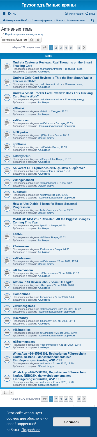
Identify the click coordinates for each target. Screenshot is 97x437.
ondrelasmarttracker (51, 69)
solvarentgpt (46, 171)
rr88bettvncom (23, 270)
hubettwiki (20, 192)
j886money (20, 318)
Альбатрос (44, 71)
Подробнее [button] (30, 430)
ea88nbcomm (22, 258)
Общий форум (46, 138)
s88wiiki (18, 108)
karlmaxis (45, 363)
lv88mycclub (21, 156)
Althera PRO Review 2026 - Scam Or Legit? (43, 282)
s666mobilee (21, 329)
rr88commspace (24, 341)
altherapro (45, 285)
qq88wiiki (19, 144)
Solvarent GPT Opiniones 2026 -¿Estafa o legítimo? (49, 168)
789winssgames (24, 306)
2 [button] (56, 47)
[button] (44, 47)
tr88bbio (18, 234)
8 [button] (79, 47)
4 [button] (66, 47)
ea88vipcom (21, 120)
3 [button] (61, 47)
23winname (21, 246)
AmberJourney (48, 210)
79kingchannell (23, 180)
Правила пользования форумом (56, 126)
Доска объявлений (48, 384)
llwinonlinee (21, 294)
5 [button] (71, 47)
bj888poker (20, 132)
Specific (44, 225)
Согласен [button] (71, 422)
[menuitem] (11, 13)
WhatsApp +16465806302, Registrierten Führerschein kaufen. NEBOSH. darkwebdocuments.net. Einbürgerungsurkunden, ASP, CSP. (49, 357)
